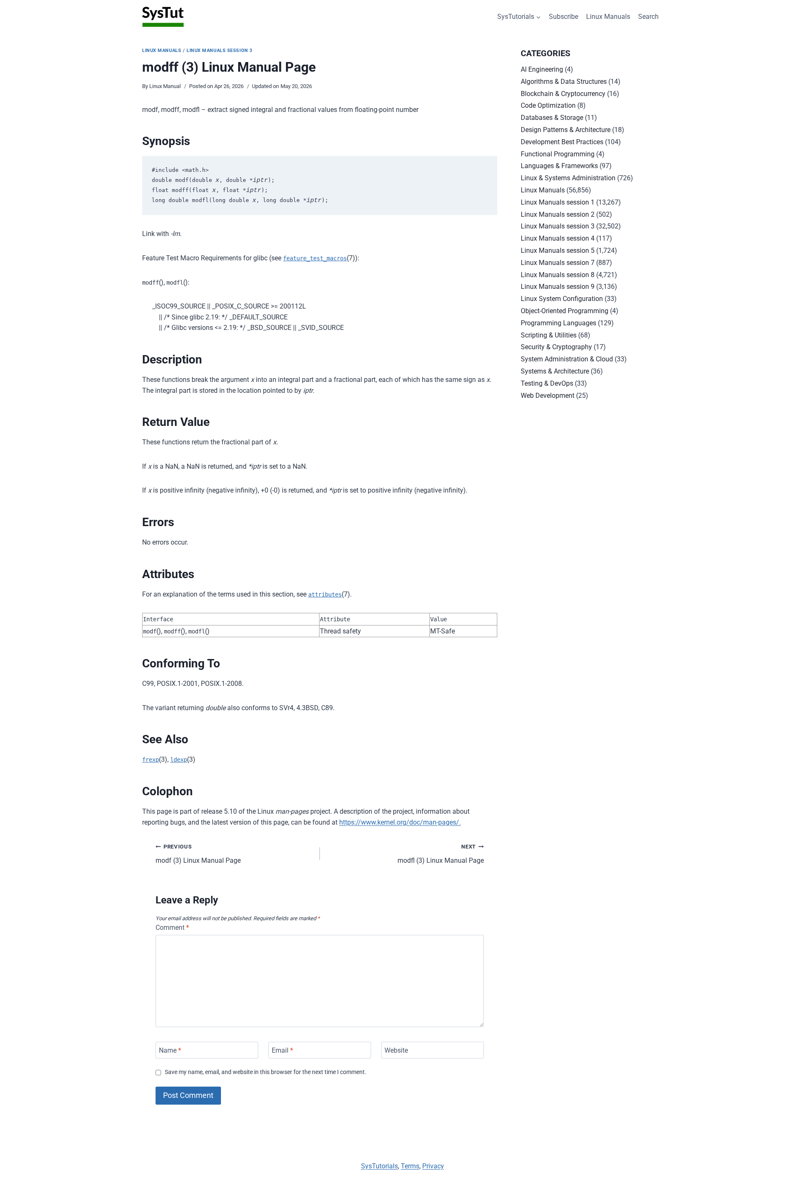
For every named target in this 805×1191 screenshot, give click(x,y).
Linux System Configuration (562, 299)
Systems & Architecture (555, 371)
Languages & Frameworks (559, 166)
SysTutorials (379, 1166)
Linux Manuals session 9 (558, 287)
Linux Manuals (608, 17)
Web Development (547, 396)
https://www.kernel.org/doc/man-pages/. (400, 822)
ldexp (178, 759)
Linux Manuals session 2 (558, 214)
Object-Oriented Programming (564, 311)
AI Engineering (542, 69)
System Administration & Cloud (567, 359)
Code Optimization (548, 105)
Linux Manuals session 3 (219, 50)
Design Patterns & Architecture (565, 130)
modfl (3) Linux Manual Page (440, 853)
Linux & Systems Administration (568, 178)
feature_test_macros (315, 258)
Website (396, 1050)
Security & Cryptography (556, 347)
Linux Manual (165, 86)
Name (170, 1050)
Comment (172, 928)
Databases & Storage (552, 118)
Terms (410, 1166)
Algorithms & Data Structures (564, 82)
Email (282, 1050)
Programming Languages (558, 323)
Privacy (433, 1166)
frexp (150, 759)
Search (648, 17)
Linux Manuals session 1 (558, 202)
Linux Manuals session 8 (558, 275)
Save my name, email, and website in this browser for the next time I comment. (265, 1072)
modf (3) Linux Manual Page (198, 853)
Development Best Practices (562, 142)
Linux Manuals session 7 (558, 263)
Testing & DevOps (547, 383)
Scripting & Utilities (548, 335)
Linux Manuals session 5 (558, 250)
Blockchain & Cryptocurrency (563, 94)
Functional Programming (558, 154)
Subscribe (563, 17)
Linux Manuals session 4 (558, 238)
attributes (325, 594)
